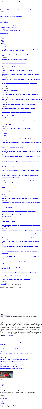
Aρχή (2, 401)
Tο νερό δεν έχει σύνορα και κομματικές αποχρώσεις (12, 336)
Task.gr (15, 405)
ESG (2, 42)
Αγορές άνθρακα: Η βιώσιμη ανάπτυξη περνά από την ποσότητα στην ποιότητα (11, 16)
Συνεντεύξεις (5, 133)
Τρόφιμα (3, 38)
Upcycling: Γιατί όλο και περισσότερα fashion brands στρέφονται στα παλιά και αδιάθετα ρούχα (12, 29)
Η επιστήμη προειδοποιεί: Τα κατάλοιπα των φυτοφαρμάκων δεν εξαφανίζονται (18, 166)
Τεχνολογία (5, 134)
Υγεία (2, 37)
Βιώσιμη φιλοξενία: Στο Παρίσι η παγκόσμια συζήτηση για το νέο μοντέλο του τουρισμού (20, 198)
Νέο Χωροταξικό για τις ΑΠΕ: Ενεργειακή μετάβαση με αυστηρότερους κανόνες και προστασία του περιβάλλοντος (16, 9)
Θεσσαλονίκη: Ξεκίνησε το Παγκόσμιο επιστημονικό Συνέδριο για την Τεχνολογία (19, 233)
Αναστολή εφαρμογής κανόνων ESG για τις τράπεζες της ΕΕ (8, 366)
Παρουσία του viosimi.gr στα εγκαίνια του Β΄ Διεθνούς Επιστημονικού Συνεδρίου (19, 237)
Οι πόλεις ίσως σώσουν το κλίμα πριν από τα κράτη (12, 147)
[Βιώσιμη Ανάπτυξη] (6, 283)
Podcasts (5, 46)
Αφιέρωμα (5, 132)
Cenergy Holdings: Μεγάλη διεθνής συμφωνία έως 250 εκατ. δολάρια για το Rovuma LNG (11, 30)
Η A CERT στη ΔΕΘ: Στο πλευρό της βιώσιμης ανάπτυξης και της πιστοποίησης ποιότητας (21, 79)
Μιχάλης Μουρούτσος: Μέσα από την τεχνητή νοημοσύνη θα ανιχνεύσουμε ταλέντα (19, 83)
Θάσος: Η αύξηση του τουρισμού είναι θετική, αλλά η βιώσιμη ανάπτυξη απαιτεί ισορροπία (21, 202)
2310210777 (5, 397)
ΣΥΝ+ (4, 131)
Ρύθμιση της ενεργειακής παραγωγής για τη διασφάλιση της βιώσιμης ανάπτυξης (11, 361)
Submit (8, 406)
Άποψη (3, 40)
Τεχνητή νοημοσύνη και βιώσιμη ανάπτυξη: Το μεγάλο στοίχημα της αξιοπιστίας (19, 104)
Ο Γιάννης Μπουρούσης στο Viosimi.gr (10, 90)
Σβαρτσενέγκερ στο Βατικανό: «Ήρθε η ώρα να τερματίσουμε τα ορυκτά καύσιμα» (12, 368)
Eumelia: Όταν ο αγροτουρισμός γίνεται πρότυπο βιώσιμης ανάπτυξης (9, 27)
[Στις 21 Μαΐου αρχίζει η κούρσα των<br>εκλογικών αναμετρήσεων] (17, 313)
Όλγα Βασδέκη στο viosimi (7, 86)
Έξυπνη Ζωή (5, 136)
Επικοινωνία (5, 2)
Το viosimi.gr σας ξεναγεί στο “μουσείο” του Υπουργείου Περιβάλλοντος (17, 70)
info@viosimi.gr (5, 398)
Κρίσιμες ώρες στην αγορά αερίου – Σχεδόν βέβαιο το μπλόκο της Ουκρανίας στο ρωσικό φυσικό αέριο (14, 359)
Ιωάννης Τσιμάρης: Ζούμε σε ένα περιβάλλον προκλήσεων (14, 63)
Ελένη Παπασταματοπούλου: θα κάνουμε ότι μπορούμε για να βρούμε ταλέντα (18, 66)
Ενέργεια (1, 351)
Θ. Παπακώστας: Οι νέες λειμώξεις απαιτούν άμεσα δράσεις (14, 59)
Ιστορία (5, 135)
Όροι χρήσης (3, 402)
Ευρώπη (3, 41)
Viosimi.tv (3, 43)
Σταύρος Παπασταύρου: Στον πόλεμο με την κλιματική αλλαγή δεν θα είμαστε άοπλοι (12, 364)
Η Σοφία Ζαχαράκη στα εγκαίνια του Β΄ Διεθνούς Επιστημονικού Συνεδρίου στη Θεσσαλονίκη (21, 230)
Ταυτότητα (1, 2)
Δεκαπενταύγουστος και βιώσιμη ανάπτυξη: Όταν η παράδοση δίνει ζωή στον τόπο (19, 138)
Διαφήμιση (3, 403)
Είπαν (4, 45)
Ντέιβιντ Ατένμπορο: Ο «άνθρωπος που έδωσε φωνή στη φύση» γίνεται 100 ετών (19, 190)
